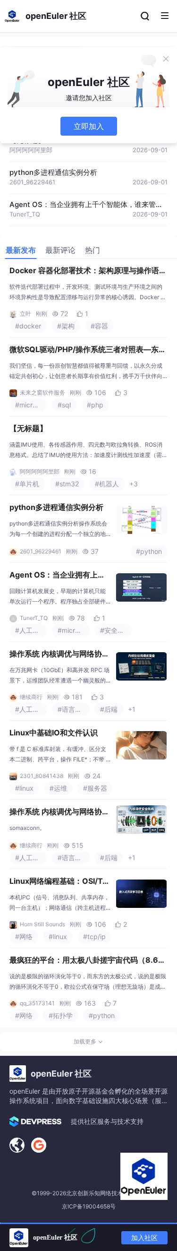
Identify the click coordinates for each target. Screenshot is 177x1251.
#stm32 (67, 484)
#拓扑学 (61, 1015)
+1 (131, 709)
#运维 (58, 788)
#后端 (109, 709)
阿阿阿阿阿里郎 (30, 150)
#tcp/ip (94, 936)
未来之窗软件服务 (42, 392)
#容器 (99, 326)
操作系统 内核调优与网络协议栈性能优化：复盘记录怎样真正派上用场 (59, 654)
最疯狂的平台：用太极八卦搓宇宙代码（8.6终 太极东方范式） (87, 960)
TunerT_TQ (24, 214)
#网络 (24, 936)
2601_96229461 (32, 182)
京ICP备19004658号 (89, 1206)
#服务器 (95, 788)
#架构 (66, 326)
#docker (28, 326)
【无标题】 (28, 428)
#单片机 (27, 484)
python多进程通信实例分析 (53, 172)
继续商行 (31, 696)
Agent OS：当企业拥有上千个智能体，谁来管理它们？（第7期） (57, 575)
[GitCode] (38, 1145)
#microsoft (31, 405)
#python (149, 551)
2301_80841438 (41, 775)
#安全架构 (115, 630)
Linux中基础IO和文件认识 (53, 732)
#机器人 (107, 484)
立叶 (25, 313)
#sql (64, 405)
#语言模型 (73, 709)
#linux (24, 788)
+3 (133, 484)
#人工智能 (30, 630)
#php (95, 405)
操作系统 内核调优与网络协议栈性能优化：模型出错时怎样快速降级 (59, 812)
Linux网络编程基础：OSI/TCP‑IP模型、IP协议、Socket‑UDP (59, 882)
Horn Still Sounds (42, 924)
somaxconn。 (27, 827)
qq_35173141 (37, 1003)
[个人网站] (17, 1145)
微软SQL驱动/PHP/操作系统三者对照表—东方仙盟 (87, 350)
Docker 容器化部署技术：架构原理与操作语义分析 (88, 271)
